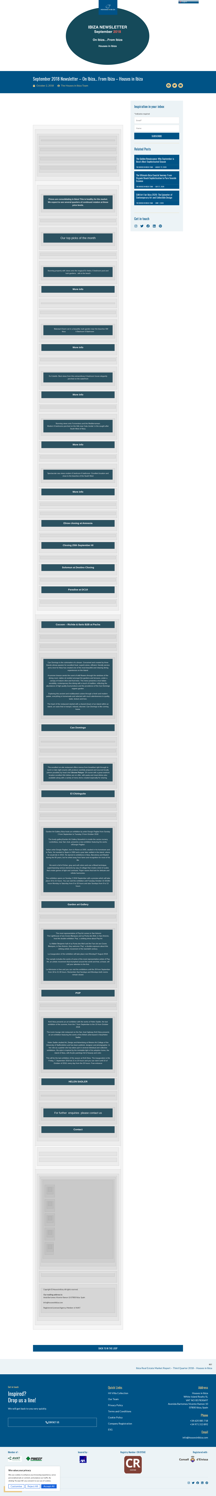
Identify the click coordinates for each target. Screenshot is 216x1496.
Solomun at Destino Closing (78, 567)
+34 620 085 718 (199, 1420)
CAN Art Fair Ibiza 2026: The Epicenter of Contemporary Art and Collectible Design (154, 196)
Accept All (49, 1486)
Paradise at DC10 (78, 589)
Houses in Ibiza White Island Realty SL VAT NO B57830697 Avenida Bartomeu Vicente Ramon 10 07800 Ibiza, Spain (188, 1400)
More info (78, 289)
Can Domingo (78, 727)
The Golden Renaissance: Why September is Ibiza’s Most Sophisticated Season (155, 160)
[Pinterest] (160, 226)
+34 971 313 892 (199, 1424)
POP (78, 993)
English (184, 2)
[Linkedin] (154, 226)
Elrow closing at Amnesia (78, 523)
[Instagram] (135, 226)
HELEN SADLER (78, 1081)
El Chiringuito (78, 793)
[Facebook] (148, 226)
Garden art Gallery (78, 904)
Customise (16, 1486)
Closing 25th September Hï (78, 545)
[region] (32, 1478)
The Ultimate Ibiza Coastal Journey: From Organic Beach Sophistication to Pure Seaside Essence (156, 178)
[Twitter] (142, 226)
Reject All (33, 1486)
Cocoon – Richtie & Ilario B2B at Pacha (78, 624)
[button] (168, 85)
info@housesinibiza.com (195, 1437)
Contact (78, 1129)
